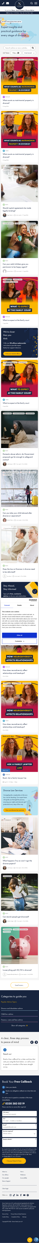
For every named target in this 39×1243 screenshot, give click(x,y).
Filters (15, 53)
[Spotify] (28, 1196)
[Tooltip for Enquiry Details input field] (36, 1139)
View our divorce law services (14, 810)
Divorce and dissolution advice (12, 1008)
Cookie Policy (5, 1217)
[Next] (36, 1042)
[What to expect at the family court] (19, 295)
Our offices (5, 1175)
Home (13, 10)
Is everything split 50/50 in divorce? (17, 970)
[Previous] (32, 1042)
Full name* (6, 1112)
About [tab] (32, 605)
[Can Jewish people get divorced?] (19, 892)
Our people (5, 1178)
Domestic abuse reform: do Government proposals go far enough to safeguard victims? (18, 457)
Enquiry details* (19, 1139)
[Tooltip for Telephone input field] (36, 1118)
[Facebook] (21, 1196)
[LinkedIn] (17, 1196)
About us (4, 1172)
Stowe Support (20, 10)
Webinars (23, 1175)
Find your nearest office (12, 354)
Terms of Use (5, 1214)
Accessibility (23, 1178)
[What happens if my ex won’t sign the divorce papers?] (19, 836)
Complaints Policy (15, 1217)
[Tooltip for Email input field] (36, 1124)
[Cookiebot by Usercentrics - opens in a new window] (29, 600)
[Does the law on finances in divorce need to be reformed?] (19, 544)
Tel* (19, 1118)
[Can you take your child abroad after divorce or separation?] (19, 488)
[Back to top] (29, 1239)
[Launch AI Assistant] (35, 1239)
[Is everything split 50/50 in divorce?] (19, 945)
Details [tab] (19, 605)
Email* (19, 1125)
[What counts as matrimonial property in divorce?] (19, 75)
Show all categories (18, 1025)
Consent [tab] (7, 605)
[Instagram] (10, 1196)
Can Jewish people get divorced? (16, 916)
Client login (5, 1188)
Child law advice (7, 1014)
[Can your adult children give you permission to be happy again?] (19, 239)
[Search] (33, 48)
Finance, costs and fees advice (12, 1020)
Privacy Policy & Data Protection (18, 1214)
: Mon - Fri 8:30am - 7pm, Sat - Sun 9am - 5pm (19, 13)
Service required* (8, 1131)
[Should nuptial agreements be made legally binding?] (19, 183)
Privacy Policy (7, 1156)
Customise (18, 641)
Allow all (19, 635)
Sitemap (24, 1217)
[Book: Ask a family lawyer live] (19, 753)
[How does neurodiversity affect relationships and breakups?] (19, 645)
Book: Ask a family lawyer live (14, 778)
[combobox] (6, 1120)
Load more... (19, 985)
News (22, 1172)
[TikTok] (14, 1196)
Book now (5, 770)
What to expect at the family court (16, 320)
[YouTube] (24, 1196)
